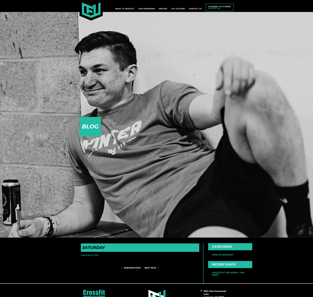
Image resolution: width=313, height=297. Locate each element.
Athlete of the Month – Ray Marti (228, 273)
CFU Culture (178, 9)
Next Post (150, 268)
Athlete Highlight (222, 255)
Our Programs (146, 9)
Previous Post (132, 268)
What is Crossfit (124, 9)
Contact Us (195, 9)
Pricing (163, 9)
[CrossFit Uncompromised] (91, 11)
